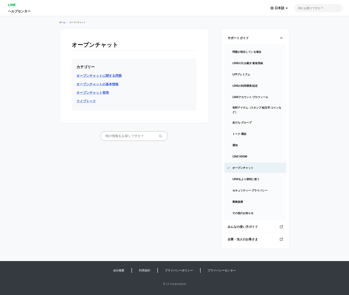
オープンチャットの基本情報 (98, 84)
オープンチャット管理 (93, 92)
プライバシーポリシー (179, 270)
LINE (12, 5)
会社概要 (118, 270)
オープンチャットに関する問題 (99, 75)
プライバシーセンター (222, 270)
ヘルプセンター (19, 11)
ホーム (62, 22)
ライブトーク (86, 101)
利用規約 (144, 270)
